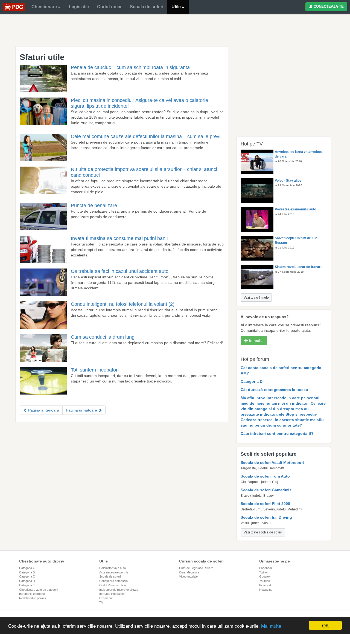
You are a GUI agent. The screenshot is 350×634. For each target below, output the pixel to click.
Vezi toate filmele (256, 297)
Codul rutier (109, 6)
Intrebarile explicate (32, 593)
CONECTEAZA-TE (328, 6)
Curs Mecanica (189, 572)
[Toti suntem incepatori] (43, 382)
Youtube (264, 580)
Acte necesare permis (114, 572)
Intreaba (256, 340)
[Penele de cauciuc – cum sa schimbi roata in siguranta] (43, 80)
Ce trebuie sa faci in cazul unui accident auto (119, 271)
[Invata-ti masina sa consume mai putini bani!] (43, 251)
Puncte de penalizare (94, 205)
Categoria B (27, 572)
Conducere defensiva (113, 580)
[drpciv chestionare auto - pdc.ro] (14, 7)
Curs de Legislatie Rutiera (196, 568)
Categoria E (27, 585)
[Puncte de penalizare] (43, 218)
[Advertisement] (175, 30)
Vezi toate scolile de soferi (263, 532)
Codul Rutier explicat (113, 585)
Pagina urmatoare (82, 410)
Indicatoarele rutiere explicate (118, 589)
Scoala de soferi (146, 6)
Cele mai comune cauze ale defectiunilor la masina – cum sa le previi (146, 136)
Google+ (264, 576)
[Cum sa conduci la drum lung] (43, 349)
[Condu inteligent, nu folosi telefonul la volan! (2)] (43, 317)
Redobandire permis (32, 598)
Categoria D (27, 580)
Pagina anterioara (43, 410)
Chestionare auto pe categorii (38, 589)
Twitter (263, 572)
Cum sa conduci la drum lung (103, 337)
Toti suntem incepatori (95, 370)
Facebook (266, 568)
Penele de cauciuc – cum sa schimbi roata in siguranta (130, 67)
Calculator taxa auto (112, 568)
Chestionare (44, 6)
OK (325, 625)
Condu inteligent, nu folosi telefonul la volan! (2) (122, 304)
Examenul (105, 598)
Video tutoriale (188, 576)
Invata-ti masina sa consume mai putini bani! (119, 238)
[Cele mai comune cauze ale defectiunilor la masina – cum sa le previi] (43, 149)
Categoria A (26, 568)
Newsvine (265, 589)
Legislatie (79, 6)
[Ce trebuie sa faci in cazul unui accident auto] (43, 284)
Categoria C (27, 576)
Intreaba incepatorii (111, 593)
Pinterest (265, 585)
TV (101, 602)
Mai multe (271, 625)
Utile (176, 6)
